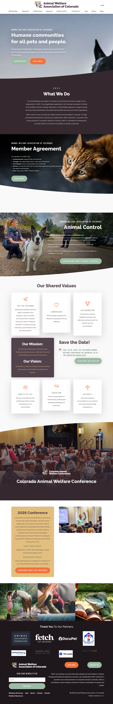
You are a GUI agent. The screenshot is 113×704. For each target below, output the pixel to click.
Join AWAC (38, 61)
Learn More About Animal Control (81, 261)
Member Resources (16, 696)
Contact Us (94, 665)
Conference (76, 11)
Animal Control (62, 11)
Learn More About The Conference (32, 570)
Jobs (86, 11)
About (94, 11)
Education (25, 11)
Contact (40, 693)
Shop (102, 11)
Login (102, 5)
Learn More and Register (88, 361)
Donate (47, 693)
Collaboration (37, 11)
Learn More (20, 61)
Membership (13, 11)
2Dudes (102, 695)
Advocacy (49, 11)
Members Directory (16, 693)
